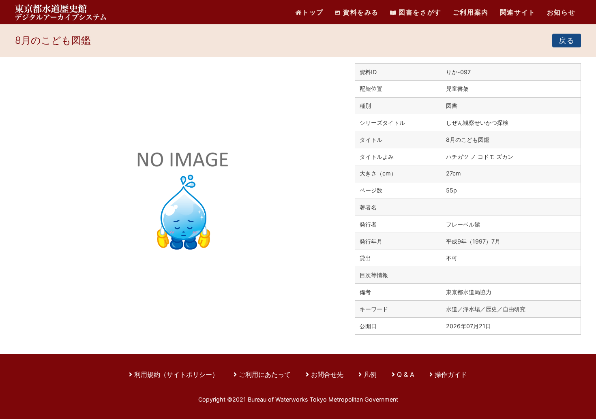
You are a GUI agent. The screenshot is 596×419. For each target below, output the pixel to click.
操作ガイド (451, 374)
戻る (567, 40)
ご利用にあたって (266, 374)
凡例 (370, 374)
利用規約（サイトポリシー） (176, 374)
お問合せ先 (327, 374)
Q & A (405, 374)
